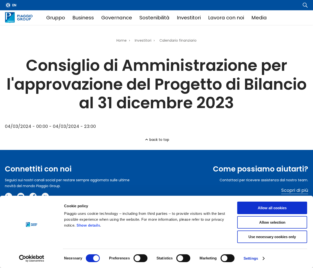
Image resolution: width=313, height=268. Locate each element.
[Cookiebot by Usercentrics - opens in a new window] (31, 258)
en (14, 5)
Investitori (189, 17)
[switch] (140, 258)
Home (121, 40)
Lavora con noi (226, 17)
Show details (88, 225)
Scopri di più (294, 190)
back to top (159, 139)
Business (83, 17)
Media (259, 17)
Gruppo (55, 17)
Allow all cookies (272, 208)
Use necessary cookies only (272, 237)
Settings (251, 258)
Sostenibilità (154, 17)
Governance (116, 17)
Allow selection (272, 222)
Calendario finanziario (178, 40)
